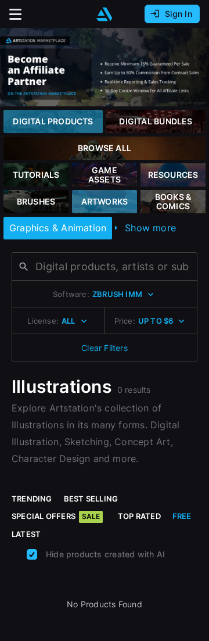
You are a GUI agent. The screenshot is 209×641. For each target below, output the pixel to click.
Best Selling (91, 498)
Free (182, 516)
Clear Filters (104, 348)
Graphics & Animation (57, 228)
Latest (26, 534)
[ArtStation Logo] (104, 14)
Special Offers (56, 516)
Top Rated (139, 516)
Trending (32, 498)
